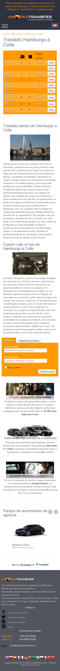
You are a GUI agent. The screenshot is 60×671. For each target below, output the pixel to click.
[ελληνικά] (38, 657)
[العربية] (34, 657)
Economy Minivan (8, 85)
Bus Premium (8, 109)
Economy (8, 63)
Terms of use (33, 665)
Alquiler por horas (29, 340)
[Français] (18, 657)
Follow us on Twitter (17, 617)
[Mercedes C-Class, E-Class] (30, 520)
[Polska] (42, 657)
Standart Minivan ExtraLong (8, 97)
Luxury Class (7, 79)
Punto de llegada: (12, 357)
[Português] (30, 657)
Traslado (9, 340)
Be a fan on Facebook (18, 613)
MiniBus (8, 104)
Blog (11, 627)
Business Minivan (8, 90)
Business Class (8, 74)
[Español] (15, 657)
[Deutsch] (26, 657)
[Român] (45, 657)
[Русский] (11, 657)
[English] (7, 657)
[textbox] (25, 350)
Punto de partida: (12, 347)
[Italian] (22, 657)
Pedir (51, 63)
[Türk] (49, 657)
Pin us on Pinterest (17, 622)
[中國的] (53, 657)
